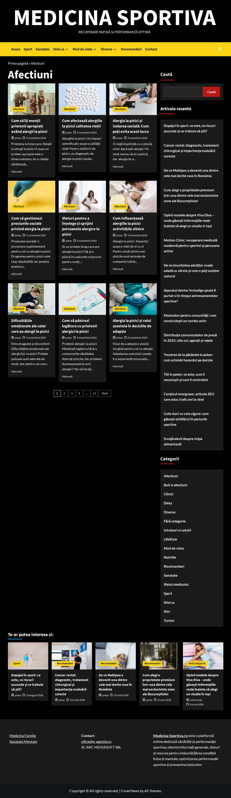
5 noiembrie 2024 (36, 138)
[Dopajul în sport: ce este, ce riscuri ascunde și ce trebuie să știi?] (28, 655)
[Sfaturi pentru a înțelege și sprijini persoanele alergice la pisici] (82, 196)
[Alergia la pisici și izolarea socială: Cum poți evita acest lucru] (133, 99)
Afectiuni (18, 109)
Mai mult (16, 171)
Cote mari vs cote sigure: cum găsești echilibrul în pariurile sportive (186, 419)
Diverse (106, 49)
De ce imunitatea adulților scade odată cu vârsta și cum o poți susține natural (191, 270)
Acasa (15, 49)
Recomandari (131, 49)
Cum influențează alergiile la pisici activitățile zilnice (128, 224)
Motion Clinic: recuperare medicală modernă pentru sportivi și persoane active (191, 245)
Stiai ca (58, 49)
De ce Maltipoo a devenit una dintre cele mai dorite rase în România (191, 173)
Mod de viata (82, 49)
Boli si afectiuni (175, 485)
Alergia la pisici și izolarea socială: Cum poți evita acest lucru (131, 126)
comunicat (196, 700)
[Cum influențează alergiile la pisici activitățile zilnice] (133, 196)
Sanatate (43, 49)
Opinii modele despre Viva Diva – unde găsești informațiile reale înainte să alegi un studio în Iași (189, 220)
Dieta (168, 503)
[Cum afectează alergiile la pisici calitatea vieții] (82, 99)
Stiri (167, 611)
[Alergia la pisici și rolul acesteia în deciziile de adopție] (133, 299)
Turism (169, 620)
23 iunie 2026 (77, 700)
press (18, 138)
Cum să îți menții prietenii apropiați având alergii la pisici (29, 126)
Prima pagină (18, 63)
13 (94, 393)
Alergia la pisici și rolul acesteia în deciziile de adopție (132, 326)
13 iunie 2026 (121, 695)
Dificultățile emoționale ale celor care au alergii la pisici (30, 326)
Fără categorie (175, 521)
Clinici (168, 494)
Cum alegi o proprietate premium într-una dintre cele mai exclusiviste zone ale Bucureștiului (191, 195)
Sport (27, 49)
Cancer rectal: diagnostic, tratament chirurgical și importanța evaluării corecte (191, 150)
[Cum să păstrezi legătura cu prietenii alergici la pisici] (82, 299)
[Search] (220, 49)
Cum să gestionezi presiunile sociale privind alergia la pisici (30, 224)
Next (105, 393)
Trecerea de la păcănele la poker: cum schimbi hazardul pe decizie (188, 357)
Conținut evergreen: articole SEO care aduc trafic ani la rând (189, 396)
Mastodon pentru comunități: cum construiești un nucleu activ (190, 318)
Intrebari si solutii (177, 530)
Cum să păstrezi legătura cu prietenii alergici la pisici (79, 326)
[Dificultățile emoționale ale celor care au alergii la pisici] (31, 299)
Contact (151, 49)
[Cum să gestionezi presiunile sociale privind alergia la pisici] (31, 196)
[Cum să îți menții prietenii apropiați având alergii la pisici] (31, 99)
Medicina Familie (22, 735)
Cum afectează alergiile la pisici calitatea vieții (82, 123)
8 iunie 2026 (196, 705)
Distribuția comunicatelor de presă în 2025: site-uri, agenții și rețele (190, 337)
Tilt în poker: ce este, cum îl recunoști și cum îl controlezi (186, 377)
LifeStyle (170, 539)
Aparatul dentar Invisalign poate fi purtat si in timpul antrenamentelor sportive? (191, 295)
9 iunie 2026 (164, 700)
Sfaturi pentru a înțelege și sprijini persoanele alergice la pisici (80, 226)
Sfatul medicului (176, 584)
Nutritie (170, 557)
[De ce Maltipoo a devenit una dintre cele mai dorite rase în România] (115, 655)
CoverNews (130, 791)
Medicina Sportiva (114, 18)
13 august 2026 (34, 695)
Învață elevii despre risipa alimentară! (183, 441)
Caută (166, 74)
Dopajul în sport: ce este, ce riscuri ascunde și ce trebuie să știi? (189, 128)
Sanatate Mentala (23, 741)
